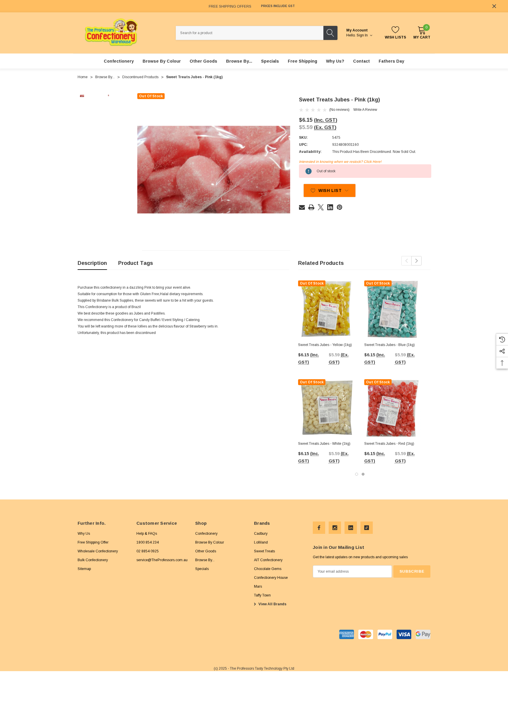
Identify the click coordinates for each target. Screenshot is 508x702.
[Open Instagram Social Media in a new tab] (335, 528)
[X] (321, 207)
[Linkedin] (330, 207)
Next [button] (416, 260)
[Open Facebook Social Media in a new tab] (319, 528)
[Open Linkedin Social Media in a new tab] (351, 528)
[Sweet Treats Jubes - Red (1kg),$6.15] (393, 408)
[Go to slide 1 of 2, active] (356, 474)
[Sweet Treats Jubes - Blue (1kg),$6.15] (393, 309)
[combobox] (249, 33)
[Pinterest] (339, 207)
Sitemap (84, 569)
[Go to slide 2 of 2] (363, 474)
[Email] (302, 207)
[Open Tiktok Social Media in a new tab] (366, 528)
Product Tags (135, 263)
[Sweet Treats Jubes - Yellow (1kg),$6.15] (326, 309)
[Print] (311, 207)
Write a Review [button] (365, 110)
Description (92, 263)
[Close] (494, 6)
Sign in (363, 35)
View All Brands (272, 604)
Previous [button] (406, 260)
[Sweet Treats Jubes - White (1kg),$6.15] (326, 408)
